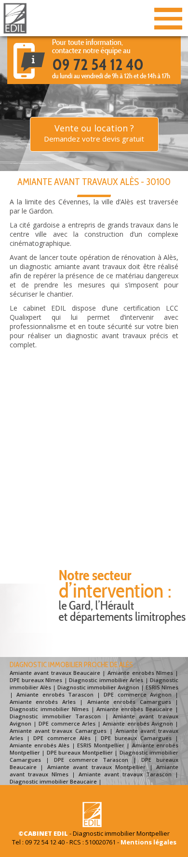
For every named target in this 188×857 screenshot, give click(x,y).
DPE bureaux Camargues (136, 738)
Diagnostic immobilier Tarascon (55, 716)
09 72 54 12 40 (98, 64)
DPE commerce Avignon (138, 694)
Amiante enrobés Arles (43, 701)
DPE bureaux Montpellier (80, 752)
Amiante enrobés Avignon (138, 723)
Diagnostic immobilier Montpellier (121, 833)
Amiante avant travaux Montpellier (96, 767)
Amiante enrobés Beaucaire (134, 709)
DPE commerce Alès (61, 738)
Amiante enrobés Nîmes (140, 672)
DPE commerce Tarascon (91, 759)
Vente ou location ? (94, 132)
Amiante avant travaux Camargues (58, 730)
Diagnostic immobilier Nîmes (49, 709)
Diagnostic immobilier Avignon (98, 687)
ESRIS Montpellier (100, 745)
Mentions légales (148, 842)
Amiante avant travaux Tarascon (125, 774)
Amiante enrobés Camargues (129, 701)
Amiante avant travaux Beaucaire (55, 672)
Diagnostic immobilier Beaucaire (53, 781)
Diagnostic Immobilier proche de (71, 664)
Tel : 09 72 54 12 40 (38, 842)
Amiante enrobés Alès (39, 745)
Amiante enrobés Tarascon (55, 694)
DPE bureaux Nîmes (36, 680)
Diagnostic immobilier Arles (106, 680)
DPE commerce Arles (67, 723)
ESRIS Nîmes (162, 687)
